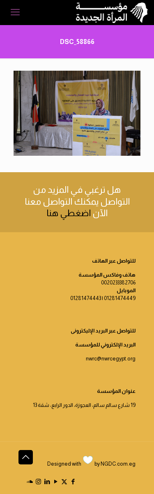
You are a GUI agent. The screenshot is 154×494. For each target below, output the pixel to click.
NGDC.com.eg (118, 464)
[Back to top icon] (25, 457)
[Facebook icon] (73, 481)
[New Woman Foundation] (112, 12)
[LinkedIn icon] (47, 481)
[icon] (30, 481)
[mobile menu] (15, 12)
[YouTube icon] (56, 481)
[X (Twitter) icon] (64, 481)
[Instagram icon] (38, 481)
